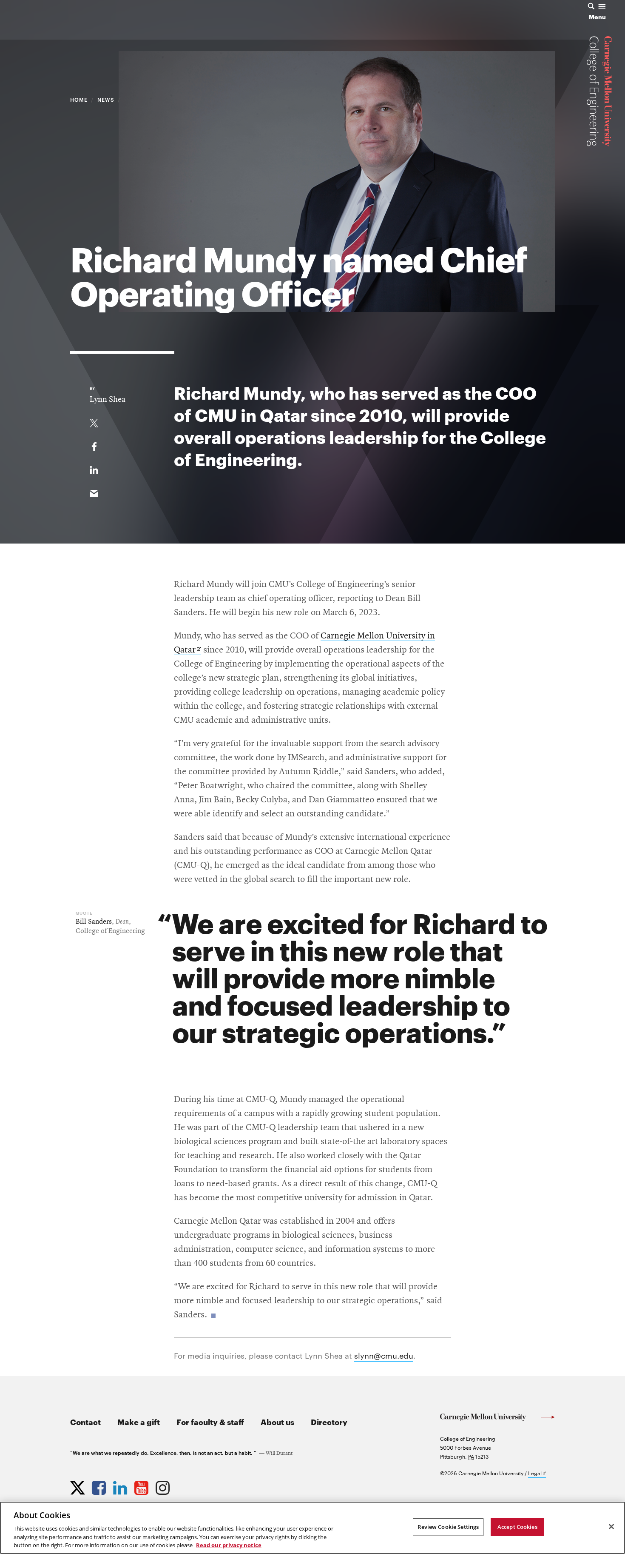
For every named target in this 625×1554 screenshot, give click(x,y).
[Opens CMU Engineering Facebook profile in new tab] (99, 1485)
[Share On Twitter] (94, 421)
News (105, 99)
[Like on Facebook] (94, 445)
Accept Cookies (517, 1527)
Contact (85, 1421)
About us (277, 1421)
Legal (537, 1473)
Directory (329, 1421)
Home (79, 99)
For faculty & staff (210, 1421)
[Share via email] (94, 491)
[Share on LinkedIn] (94, 468)
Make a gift (138, 1421)
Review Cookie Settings (448, 1527)
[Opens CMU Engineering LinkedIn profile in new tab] (121, 1485)
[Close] (611, 1526)
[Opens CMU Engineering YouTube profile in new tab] (142, 1485)
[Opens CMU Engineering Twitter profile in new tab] (78, 1485)
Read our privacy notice (228, 1545)
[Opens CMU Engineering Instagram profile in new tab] (163, 1485)
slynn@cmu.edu (383, 1355)
